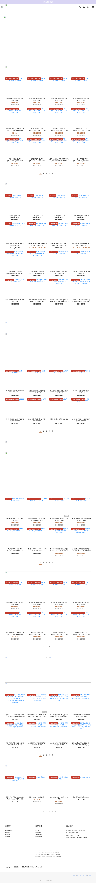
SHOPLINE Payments (51, 881)
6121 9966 (76, 835)
